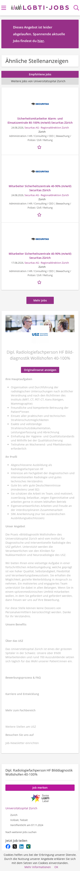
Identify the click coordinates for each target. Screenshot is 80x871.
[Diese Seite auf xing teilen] (28, 846)
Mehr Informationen (37, 867)
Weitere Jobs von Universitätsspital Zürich (38, 81)
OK (56, 867)
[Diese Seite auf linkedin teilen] (21, 846)
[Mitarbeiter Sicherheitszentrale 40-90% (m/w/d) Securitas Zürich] (40, 171)
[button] (73, 33)
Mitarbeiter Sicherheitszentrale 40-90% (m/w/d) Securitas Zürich (40, 188)
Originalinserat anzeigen (40, 370)
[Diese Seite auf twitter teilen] (14, 846)
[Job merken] (40, 147)
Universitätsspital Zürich (21, 808)
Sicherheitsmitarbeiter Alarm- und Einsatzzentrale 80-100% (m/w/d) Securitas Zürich (40, 120)
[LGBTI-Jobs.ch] (40, 6)
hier (40, 41)
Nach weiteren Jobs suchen (21, 832)
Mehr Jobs (40, 300)
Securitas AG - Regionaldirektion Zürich (46, 127)
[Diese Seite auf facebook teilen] (7, 846)
